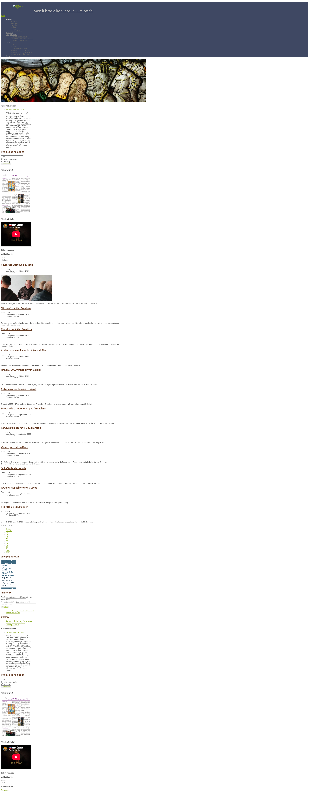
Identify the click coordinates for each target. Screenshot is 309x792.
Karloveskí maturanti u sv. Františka (21, 427)
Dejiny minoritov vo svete (20, 50)
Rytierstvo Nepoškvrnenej (20, 54)
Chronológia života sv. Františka (22, 39)
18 (7, 543)
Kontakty (9, 56)
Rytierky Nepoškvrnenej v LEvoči (19, 487)
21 (7, 549)
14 (7, 536)
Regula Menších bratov (19, 48)
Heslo (3, 600)
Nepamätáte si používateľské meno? (20, 611)
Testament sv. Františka (19, 40)
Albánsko (14, 21)
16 (7, 540)
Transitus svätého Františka (16, 329)
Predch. (9, 531)
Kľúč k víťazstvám (10, 159)
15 (7, 538)
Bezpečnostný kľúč (8, 602)
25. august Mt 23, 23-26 (15, 109)
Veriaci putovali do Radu (14, 447)
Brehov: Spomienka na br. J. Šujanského (23, 350)
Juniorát (14, 25)
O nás (8, 42)
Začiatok (9, 529)
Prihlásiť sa (6, 164)
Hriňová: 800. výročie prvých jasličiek (21, 369)
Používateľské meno (9, 597)
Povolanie (9, 33)
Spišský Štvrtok (16, 31)
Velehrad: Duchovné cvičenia (17, 264)
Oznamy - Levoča (12, 625)
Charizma (14, 44)
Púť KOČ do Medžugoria (14, 507)
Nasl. (8, 551)
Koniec (8, 552)
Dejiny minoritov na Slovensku (21, 52)
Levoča (13, 29)
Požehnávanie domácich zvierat (18, 389)
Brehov (13, 27)
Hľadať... (4, 258)
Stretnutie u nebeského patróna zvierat (23, 408)
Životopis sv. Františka (19, 37)
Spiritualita (14, 46)
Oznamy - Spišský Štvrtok (15, 623)
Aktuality (9, 19)
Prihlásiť (5, 607)
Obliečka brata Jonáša (13, 468)
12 (7, 532)
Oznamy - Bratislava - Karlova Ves (19, 621)
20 (7, 547)
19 (7, 545)
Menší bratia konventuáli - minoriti (63, 11)
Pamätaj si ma (6, 605)
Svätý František (11, 35)
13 (7, 534)
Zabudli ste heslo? (13, 613)
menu (3, 16)
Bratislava (14, 23)
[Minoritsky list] (16, 215)
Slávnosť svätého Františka (16, 308)
